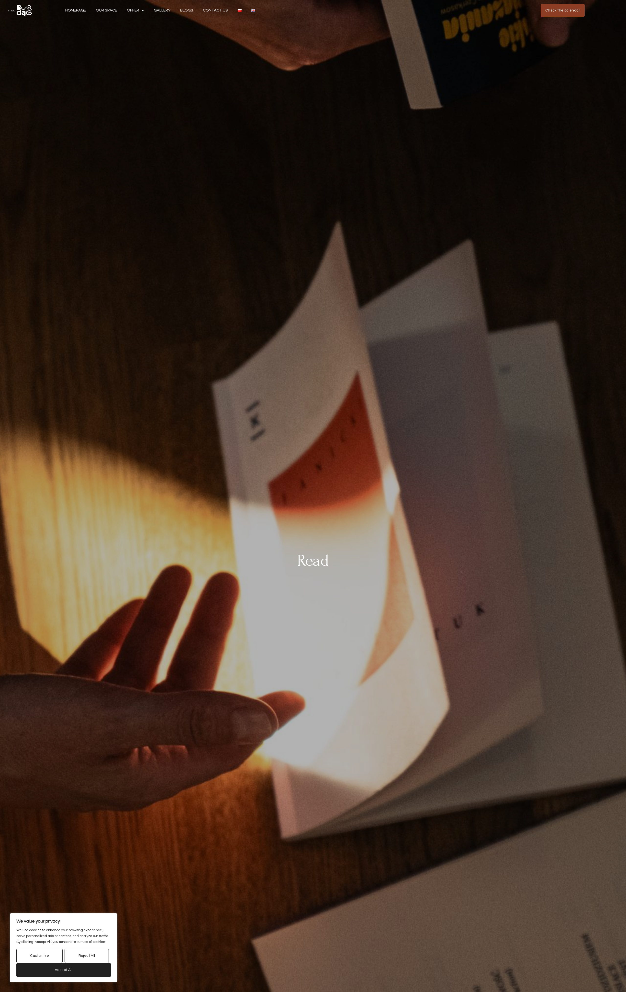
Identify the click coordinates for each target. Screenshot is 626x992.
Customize (39, 956)
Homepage (75, 10)
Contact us (215, 10)
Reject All (86, 956)
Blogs (186, 10)
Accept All (63, 970)
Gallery (162, 10)
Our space (106, 10)
